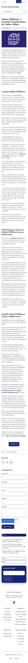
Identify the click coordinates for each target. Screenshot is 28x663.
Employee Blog (7, 636)
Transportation (7, 614)
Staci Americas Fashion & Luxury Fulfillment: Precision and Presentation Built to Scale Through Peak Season (13, 546)
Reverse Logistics (7, 617)
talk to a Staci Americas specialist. (16, 436)
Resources (7, 630)
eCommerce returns (16, 238)
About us (20, 633)
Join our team (20, 641)
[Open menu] (25, 2)
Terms (11, 658)
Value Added (7, 620)
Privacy (16, 658)
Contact (19, 1)
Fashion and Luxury (21, 622)
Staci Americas (20, 630)
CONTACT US (14, 444)
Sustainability (20, 639)
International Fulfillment (11, 452)
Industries (20, 608)
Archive (4, 562)
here (19, 73)
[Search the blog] (24, 11)
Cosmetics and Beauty (20, 624)
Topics (3, 558)
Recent (4, 535)
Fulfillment (7, 612)
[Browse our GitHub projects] (14, 603)
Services (7, 608)
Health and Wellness (20, 612)
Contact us (20, 644)
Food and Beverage (20, 619)
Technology (21, 636)
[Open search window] (23, 2)
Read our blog (7, 633)
